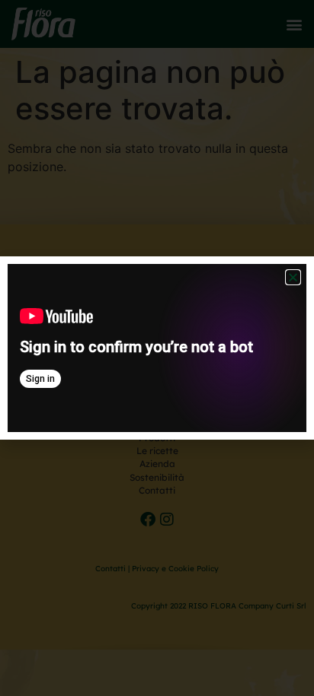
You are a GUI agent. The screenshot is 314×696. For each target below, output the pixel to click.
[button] (293, 277)
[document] (157, 348)
